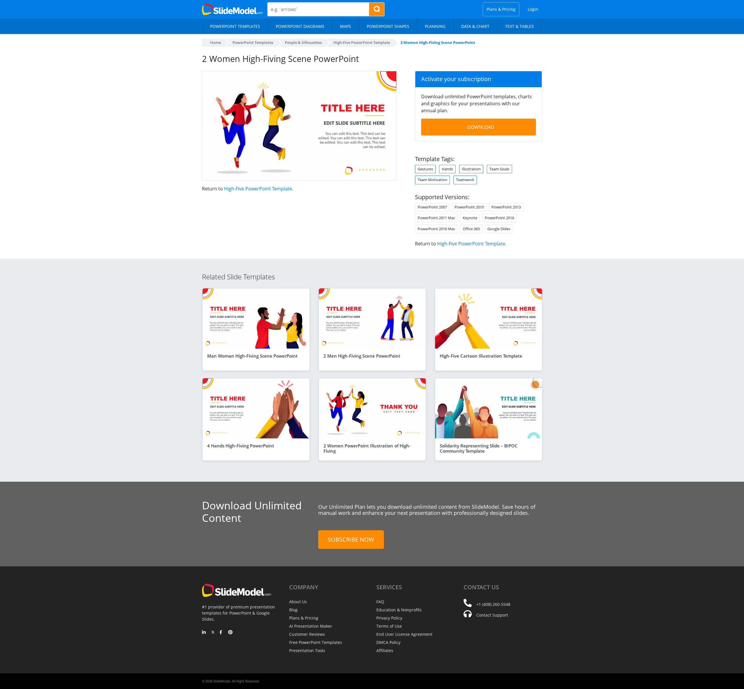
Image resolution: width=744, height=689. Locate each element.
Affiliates (384, 650)
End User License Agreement (404, 634)
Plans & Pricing (501, 9)
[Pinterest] (230, 632)
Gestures (425, 169)
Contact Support (492, 615)
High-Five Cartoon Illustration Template (481, 356)
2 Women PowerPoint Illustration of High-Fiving (367, 448)
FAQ (380, 601)
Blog (293, 610)
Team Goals (499, 169)
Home (215, 42)
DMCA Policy (388, 642)
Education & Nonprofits (399, 610)
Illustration (471, 169)
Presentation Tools (307, 650)
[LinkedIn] (204, 632)
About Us (298, 601)
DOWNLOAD (480, 127)
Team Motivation (432, 179)
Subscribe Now (351, 539)
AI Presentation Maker (310, 626)
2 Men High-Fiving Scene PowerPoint (361, 356)
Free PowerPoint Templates (315, 642)
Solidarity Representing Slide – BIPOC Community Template (479, 448)
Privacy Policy (389, 618)
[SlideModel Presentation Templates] (232, 9)
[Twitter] (213, 632)
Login (533, 9)
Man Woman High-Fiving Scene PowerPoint (252, 356)
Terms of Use (389, 626)
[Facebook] (221, 632)
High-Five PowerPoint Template (258, 188)
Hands (447, 169)
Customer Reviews (307, 634)
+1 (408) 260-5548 (493, 604)
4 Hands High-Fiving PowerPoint (240, 446)
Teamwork (465, 179)
